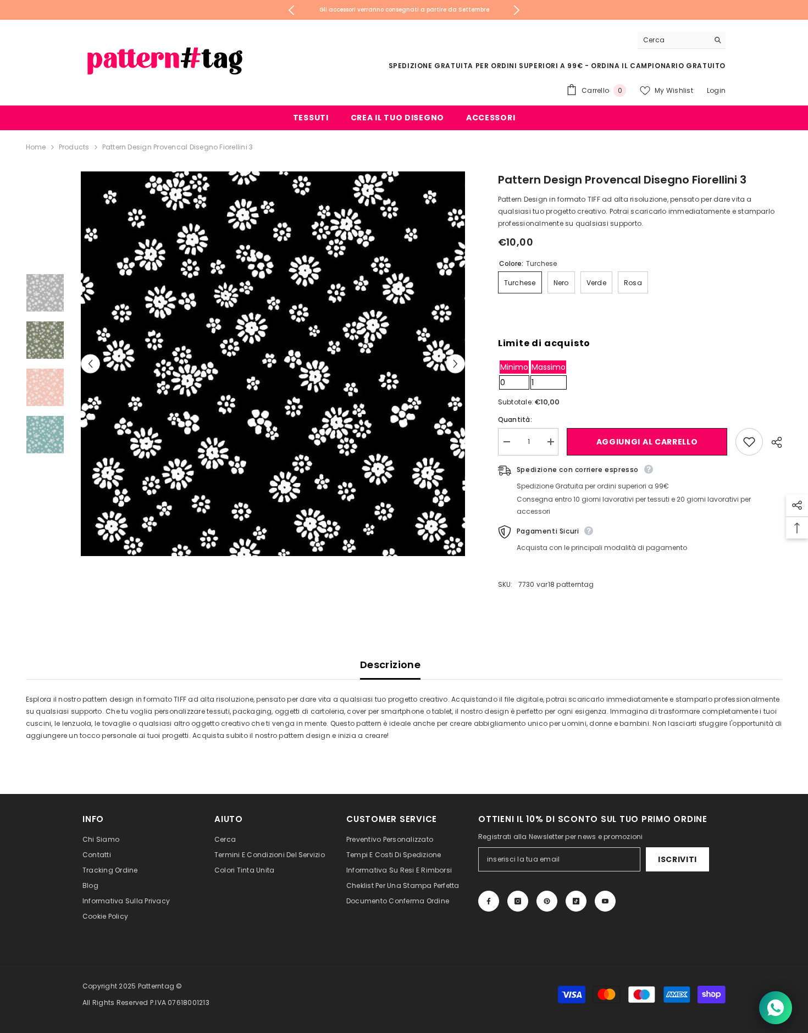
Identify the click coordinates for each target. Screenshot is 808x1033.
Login (716, 90)
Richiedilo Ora (472, 9)
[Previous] (291, 10)
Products (74, 147)
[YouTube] (605, 901)
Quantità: (515, 419)
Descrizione (390, 664)
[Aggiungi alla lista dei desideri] (749, 442)
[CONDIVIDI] (772, 442)
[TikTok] (576, 901)
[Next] (516, 10)
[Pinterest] (546, 901)
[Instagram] (517, 901)
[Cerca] (682, 40)
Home (36, 147)
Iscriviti (677, 859)
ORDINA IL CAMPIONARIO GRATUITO (658, 65)
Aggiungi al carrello (647, 441)
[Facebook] (488, 901)
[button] (90, 364)
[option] (273, 363)
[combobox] (673, 40)
